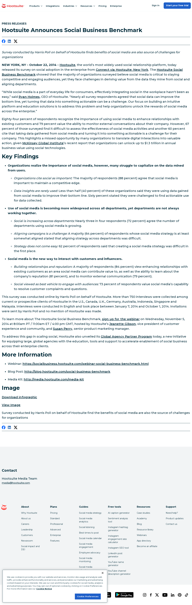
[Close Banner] (102, 573)
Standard (55, 518)
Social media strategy (90, 513)
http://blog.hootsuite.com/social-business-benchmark (67, 371)
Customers (27, 535)
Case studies (143, 513)
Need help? (172, 513)
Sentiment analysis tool (118, 520)
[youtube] (164, 595)
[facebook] (3, 41)
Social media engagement (86, 545)
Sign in (155, 5)
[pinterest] (178, 595)
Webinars (142, 535)
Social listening (86, 527)
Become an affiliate (147, 546)
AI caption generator (119, 513)
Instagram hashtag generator (118, 529)
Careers (25, 524)
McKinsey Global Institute (43, 143)
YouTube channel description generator (119, 572)
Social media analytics (85, 520)
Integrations (53, 6)
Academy (142, 518)
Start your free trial (177, 5)
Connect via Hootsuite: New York (122, 69)
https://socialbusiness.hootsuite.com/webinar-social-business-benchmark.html (85, 364)
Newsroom (27, 540)
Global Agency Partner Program (126, 336)
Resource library (145, 529)
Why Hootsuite (29, 513)
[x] (156, 595)
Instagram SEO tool (118, 547)
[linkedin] (9, 41)
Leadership (27, 529)
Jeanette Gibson (122, 324)
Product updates (174, 518)
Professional (56, 524)
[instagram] (143, 595)
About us (26, 518)
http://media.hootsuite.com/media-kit (54, 379)
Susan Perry (62, 328)
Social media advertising (85, 568)
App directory (144, 540)
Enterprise (116, 6)
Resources (86, 6)
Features (54, 540)
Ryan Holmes (29, 97)
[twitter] (15, 41)
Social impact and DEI (30, 548)
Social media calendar (90, 538)
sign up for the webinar (121, 319)
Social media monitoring (85, 560)
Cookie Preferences (88, 596)
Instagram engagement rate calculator (117, 539)
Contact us (171, 524)
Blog (139, 524)
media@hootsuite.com (16, 482)
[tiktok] (186, 595)
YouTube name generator (116, 564)
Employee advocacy (89, 552)
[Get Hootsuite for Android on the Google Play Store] (124, 595)
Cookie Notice (44, 589)
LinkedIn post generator (115, 555)
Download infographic (19, 397)
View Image (11, 405)
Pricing (102, 6)
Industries (68, 6)
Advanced (55, 529)
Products (34, 6)
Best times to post (89, 532)
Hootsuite (67, 65)
